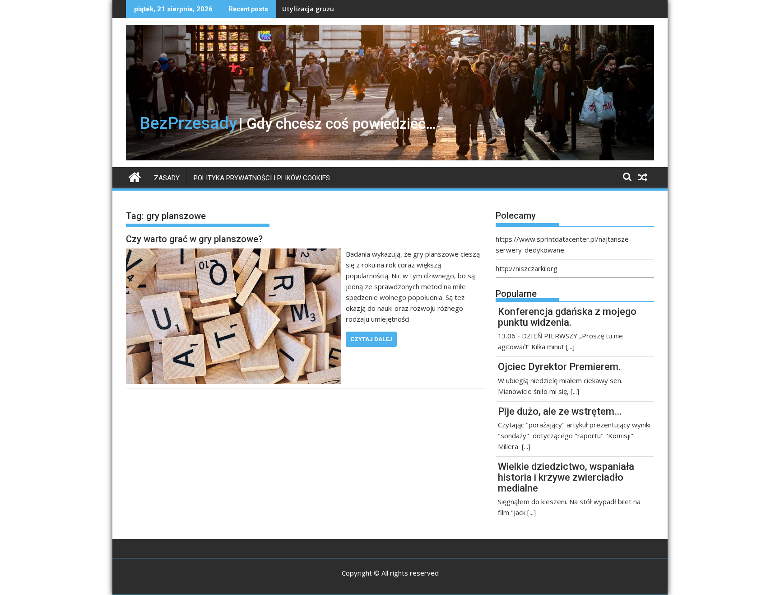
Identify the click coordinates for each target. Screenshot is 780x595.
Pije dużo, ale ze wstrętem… (560, 411)
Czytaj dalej (371, 339)
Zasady (167, 178)
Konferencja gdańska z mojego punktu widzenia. (567, 317)
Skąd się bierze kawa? (316, 9)
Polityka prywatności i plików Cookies (262, 178)
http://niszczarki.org (526, 268)
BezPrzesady (188, 123)
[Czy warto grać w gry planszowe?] (233, 253)
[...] (570, 346)
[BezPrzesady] (135, 176)
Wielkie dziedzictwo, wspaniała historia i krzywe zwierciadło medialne (566, 477)
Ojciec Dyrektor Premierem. (559, 366)
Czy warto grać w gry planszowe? (194, 239)
